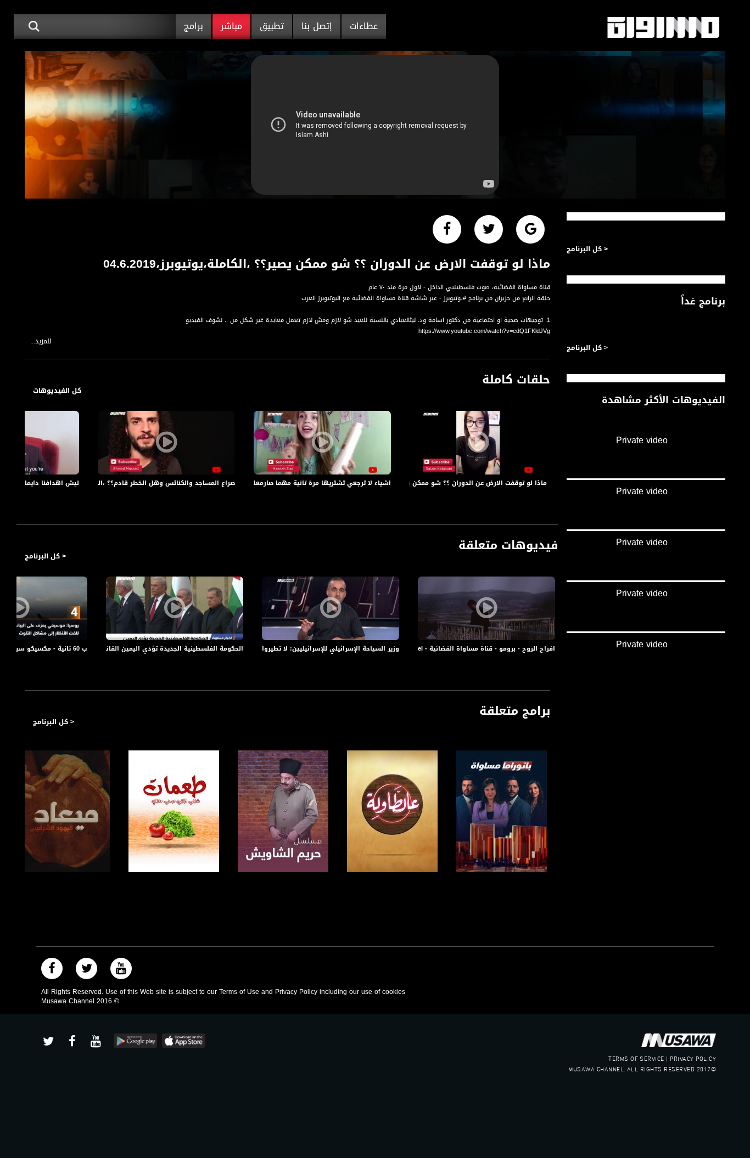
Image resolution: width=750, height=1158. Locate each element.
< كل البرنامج (45, 556)
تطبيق (272, 26)
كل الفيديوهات (57, 391)
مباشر (231, 26)
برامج (193, 26)
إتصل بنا (316, 26)
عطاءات (364, 26)
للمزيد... (41, 341)
